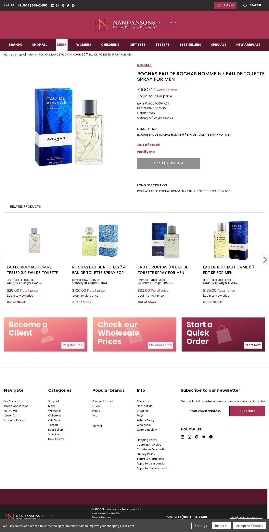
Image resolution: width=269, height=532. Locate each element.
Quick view (34, 247)
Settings (201, 526)
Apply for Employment (152, 468)
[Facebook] (73, 5)
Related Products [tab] (25, 206)
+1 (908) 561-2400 (32, 5)
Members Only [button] (160, 345)
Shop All (39, 44)
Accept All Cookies (249, 526)
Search (255, 5)
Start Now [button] (253, 345)
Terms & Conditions (150, 459)
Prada (96, 411)
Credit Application (16, 406)
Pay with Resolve (15, 420)
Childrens (110, 44)
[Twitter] (68, 5)
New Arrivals (248, 44)
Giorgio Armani (102, 401)
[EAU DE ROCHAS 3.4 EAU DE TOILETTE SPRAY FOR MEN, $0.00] (165, 240)
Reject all (221, 526)
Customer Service (149, 445)
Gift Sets (138, 44)
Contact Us (144, 406)
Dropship (143, 411)
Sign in (229, 5)
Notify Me (146, 151)
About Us (143, 401)
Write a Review (147, 430)
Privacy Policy (146, 454)
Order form (11, 415)
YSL (94, 415)
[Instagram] (57, 5)
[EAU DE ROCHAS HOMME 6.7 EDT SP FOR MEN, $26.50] (231, 240)
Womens (83, 44)
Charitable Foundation (152, 449)
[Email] (146, 177)
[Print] (153, 177)
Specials (218, 44)
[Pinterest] (62, 5)
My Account (12, 401)
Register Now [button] (73, 345)
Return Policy (145, 420)
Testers (163, 44)
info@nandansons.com (246, 517)
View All (97, 426)
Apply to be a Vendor (151, 463)
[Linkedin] (52, 5)
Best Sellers (190, 44)
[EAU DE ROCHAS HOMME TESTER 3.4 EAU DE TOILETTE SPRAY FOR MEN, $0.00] (34, 240)
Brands (15, 44)
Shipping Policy (147, 440)
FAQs (140, 415)
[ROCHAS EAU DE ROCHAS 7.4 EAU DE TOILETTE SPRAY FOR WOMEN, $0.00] (100, 240)
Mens (61, 44)
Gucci (96, 406)
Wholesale (144, 425)
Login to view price (154, 96)
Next (265, 260)
